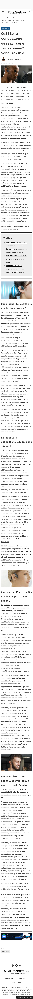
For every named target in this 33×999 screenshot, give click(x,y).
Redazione (8, 978)
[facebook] (13, 965)
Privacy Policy (22, 978)
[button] (31, 12)
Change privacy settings (24, 997)
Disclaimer (16, 982)
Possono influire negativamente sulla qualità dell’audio (15, 269)
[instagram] (16, 965)
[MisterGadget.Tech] (17, 12)
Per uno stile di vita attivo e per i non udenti (16, 259)
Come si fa (5, 28)
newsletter (5, 951)
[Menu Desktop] (2, 12)
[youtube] (20, 965)
